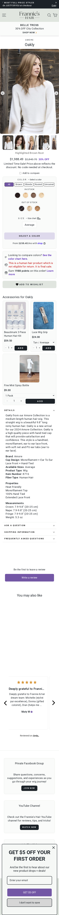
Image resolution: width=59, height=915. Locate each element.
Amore (29, 40)
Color (29, 179)
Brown (19, 184)
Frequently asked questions (24, 538)
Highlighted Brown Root (26, 195)
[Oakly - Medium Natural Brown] (11, 654)
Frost (29, 208)
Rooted (38, 184)
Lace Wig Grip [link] (40, 332)
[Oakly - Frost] (13, 651)
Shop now (29, 32)
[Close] (53, 847)
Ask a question (15, 525)
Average (29, 224)
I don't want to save (29, 902)
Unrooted (49, 184)
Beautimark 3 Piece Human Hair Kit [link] (15, 334)
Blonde (28, 184)
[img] (32, 712)
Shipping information (19, 532)
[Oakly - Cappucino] (6, 651)
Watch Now (29, 827)
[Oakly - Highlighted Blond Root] (16, 651)
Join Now (29, 788)
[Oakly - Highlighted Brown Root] (20, 651)
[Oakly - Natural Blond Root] (14, 654)
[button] (5, 348)
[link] (15, 315)
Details (9, 410)
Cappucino (18, 195)
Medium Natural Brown (33, 195)
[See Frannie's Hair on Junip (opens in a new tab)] (36, 735)
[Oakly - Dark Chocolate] (9, 651)
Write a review (29, 577)
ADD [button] (21, 348)
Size (27, 218)
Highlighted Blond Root (37, 208)
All (9, 184)
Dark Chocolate (22, 208)
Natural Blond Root (41, 195)
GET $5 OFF (29, 892)
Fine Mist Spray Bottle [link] (16, 385)
